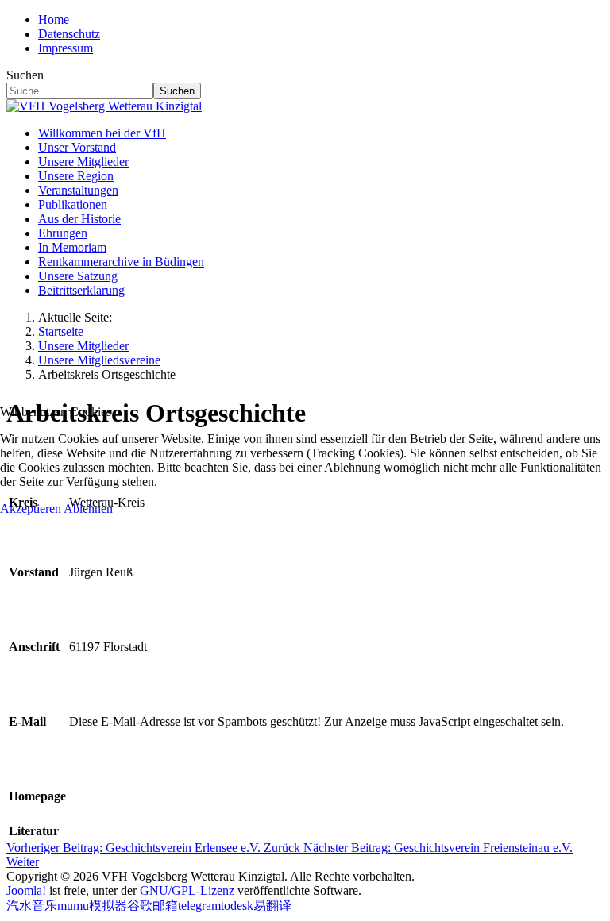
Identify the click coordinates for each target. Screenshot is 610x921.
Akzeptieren (30, 508)
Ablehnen (88, 508)
